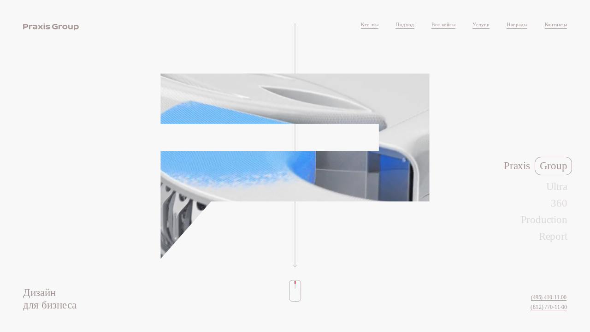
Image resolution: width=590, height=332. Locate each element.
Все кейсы (443, 24)
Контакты (556, 24)
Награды (517, 24)
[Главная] (51, 27)
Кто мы (369, 24)
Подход (404, 24)
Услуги (481, 24)
